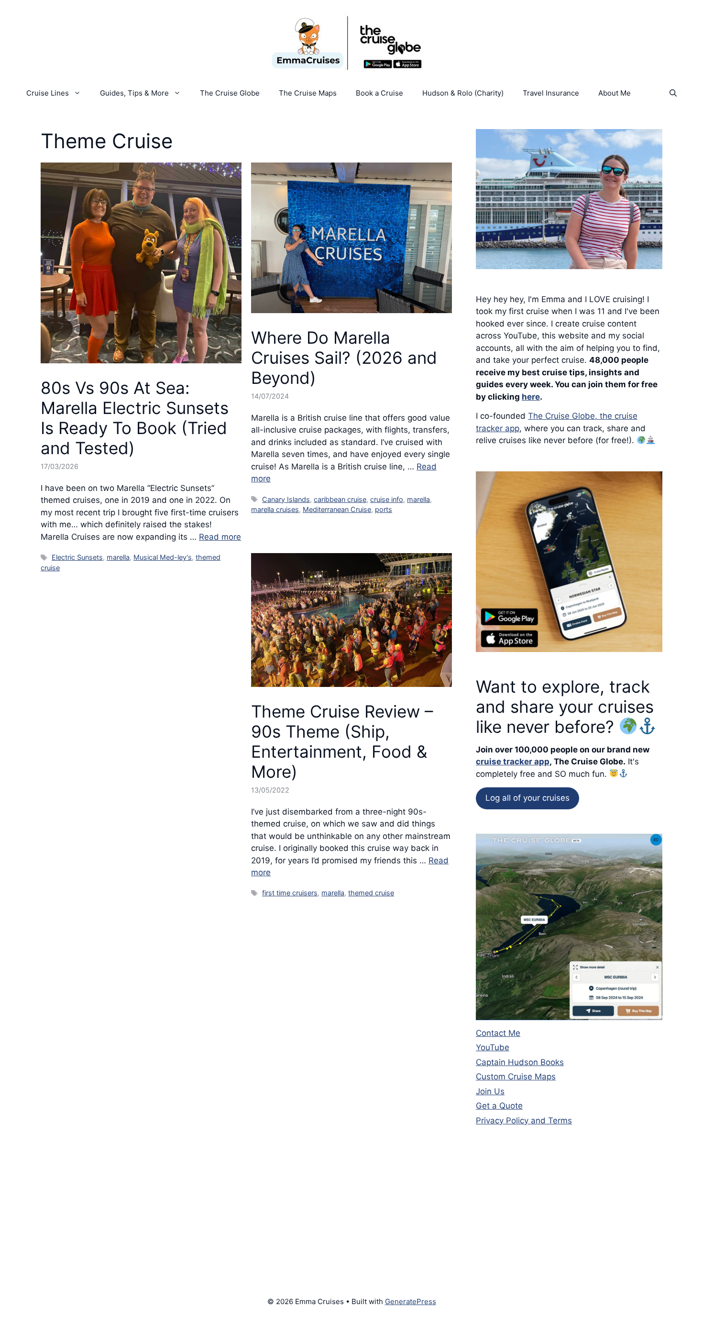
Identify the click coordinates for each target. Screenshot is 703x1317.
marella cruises (275, 509)
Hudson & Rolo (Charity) (463, 93)
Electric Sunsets (77, 557)
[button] (673, 93)
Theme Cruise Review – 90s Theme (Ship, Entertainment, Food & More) (342, 741)
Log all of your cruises (527, 798)
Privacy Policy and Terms (524, 1120)
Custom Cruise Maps (516, 1076)
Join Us (490, 1091)
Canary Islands (286, 499)
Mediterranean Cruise (337, 509)
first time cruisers (290, 893)
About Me (614, 93)
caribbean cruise (340, 499)
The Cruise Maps (308, 93)
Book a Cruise (379, 93)
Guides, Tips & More (134, 93)
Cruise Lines (47, 93)
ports (383, 509)
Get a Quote (499, 1105)
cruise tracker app (512, 761)
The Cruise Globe (230, 93)
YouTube (492, 1047)
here (531, 397)
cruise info (386, 499)
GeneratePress (410, 1301)
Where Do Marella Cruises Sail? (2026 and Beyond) (344, 357)
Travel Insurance (551, 93)
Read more (220, 537)
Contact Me (498, 1033)
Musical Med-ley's (162, 557)
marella (118, 557)
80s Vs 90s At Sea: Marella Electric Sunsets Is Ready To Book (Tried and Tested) (135, 418)
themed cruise (371, 893)
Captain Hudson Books (520, 1062)
